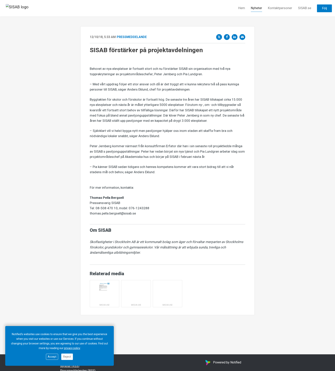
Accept (52, 356)
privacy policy (72, 348)
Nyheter (256, 8)
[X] (219, 37)
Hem (241, 8)
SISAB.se (304, 8)
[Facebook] (227, 37)
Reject (67, 356)
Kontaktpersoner (280, 8)
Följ (324, 8)
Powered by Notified (227, 362)
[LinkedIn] (234, 37)
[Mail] (242, 37)
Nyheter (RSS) (69, 366)
